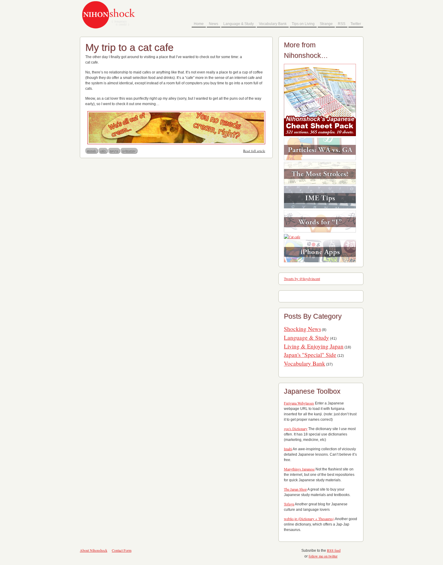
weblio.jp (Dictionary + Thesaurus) (309, 518)
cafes (103, 150)
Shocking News (302, 328)
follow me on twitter (323, 556)
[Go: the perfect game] (292, 236)
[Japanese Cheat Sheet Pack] (320, 134)
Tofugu (289, 503)
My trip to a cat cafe (129, 47)
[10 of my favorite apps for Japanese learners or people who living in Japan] (320, 260)
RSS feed (334, 550)
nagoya (114, 150)
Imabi (288, 448)
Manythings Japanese (299, 469)
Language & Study (306, 337)
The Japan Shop (295, 489)
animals (91, 150)
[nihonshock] (108, 16)
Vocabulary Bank (304, 363)
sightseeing (129, 150)
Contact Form (121, 550)
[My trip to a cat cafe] (176, 128)
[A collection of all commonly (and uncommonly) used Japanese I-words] (320, 231)
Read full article (254, 150)
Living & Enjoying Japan (314, 346)
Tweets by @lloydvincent (302, 278)
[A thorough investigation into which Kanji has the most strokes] (320, 182)
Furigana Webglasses (299, 403)
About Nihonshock (93, 550)
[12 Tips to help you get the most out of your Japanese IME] (320, 206)
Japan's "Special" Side (310, 354)
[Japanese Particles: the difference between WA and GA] (320, 158)
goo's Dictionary (295, 428)
